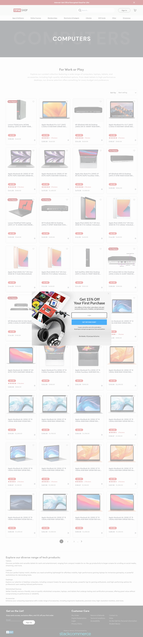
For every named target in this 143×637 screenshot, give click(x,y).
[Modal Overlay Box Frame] (71, 318)
